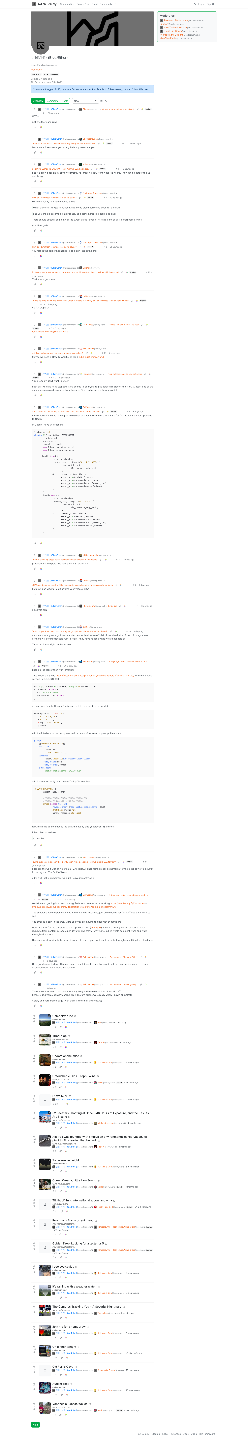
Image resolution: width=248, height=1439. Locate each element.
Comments (52, 100)
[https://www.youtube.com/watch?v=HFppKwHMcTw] (45, 1080)
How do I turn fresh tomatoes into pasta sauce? (54, 197)
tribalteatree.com (60, 1039)
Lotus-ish (112, 606)
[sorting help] (101, 100)
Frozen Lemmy (46, 4)
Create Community (102, 4)
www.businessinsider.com (64, 1143)
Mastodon (36, 69)
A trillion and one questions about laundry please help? (57, 353)
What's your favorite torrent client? (118, 109)
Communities (67, 4)
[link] (142, 109)
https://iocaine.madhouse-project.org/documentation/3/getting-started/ (95, 675)
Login (201, 4)
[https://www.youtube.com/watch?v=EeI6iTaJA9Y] (45, 1408)
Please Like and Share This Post (124, 324)
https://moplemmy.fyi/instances (128, 903)
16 (56, 1357)
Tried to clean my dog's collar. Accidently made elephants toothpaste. (65, 559)
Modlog (156, 1433)
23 (56, 1211)
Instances (175, 1433)
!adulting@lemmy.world (91, 356)
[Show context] (137, 109)
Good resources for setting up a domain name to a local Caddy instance (65, 411)
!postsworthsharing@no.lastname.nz (51, 331)
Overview (38, 100)
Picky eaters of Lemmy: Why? (123, 957)
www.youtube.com (61, 1079)
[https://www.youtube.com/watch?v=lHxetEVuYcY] (45, 1184)
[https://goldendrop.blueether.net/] (45, 1247)
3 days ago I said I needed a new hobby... (128, 661)
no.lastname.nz (59, 1019)
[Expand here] (45, 1020)
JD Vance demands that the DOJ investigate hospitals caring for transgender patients (72, 585)
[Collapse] (34, 109)
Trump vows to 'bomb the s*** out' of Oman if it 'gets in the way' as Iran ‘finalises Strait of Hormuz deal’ (80, 300)
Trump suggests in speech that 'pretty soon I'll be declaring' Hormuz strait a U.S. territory (74, 862)
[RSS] (106, 100)
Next (35, 1424)
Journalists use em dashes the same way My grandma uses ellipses (63, 143)
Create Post (82, 4)
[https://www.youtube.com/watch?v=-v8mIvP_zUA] (45, 1117)
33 (56, 1104)
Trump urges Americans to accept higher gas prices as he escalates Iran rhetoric (70, 631)
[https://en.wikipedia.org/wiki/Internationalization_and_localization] (45, 1204)
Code (194, 1433)
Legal (165, 1433)
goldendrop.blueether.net (64, 1224)
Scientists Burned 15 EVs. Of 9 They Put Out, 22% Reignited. (60, 169)
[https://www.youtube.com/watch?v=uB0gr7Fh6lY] (45, 1310)
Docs (186, 1433)
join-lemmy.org (207, 1433)
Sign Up (211, 4)
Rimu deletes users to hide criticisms (125, 374)
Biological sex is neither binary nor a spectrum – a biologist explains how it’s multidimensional (75, 272)
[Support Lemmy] (115, 4)
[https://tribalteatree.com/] (45, 1040)
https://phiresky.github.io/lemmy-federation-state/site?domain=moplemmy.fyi (74, 906)
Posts (65, 100)
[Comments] (45, 1100)
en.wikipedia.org (60, 1204)
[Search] (195, 4)
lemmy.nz (96, 927)
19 (56, 1394)
